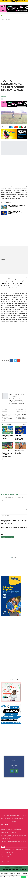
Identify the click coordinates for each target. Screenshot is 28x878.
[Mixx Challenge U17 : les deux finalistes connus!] (4, 207)
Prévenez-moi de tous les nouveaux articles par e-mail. (14, 533)
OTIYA (15, 875)
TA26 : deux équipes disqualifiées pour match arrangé (15, 212)
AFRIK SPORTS (6, 869)
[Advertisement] (14, 35)
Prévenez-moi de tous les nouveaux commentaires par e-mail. (14, 528)
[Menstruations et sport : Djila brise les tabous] (20, 445)
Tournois (3, 96)
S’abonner (24, 876)
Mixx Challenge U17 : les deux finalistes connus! (16, 206)
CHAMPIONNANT (21, 869)
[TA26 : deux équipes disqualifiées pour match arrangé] (4, 213)
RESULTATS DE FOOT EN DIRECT (14, 868)
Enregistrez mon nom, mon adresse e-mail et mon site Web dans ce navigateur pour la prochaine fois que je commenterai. (14, 522)
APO (13, 869)
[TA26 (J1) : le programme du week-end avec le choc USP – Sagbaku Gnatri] (7, 445)
